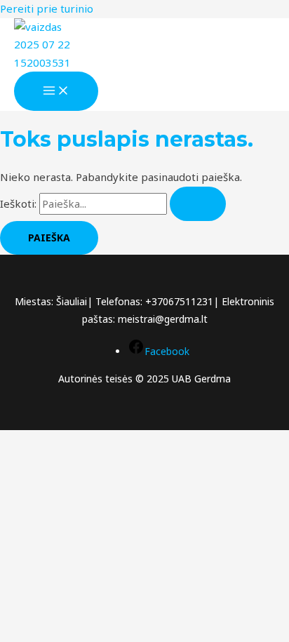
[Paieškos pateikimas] (198, 204)
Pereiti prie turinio (46, 8)
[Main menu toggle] (56, 91)
